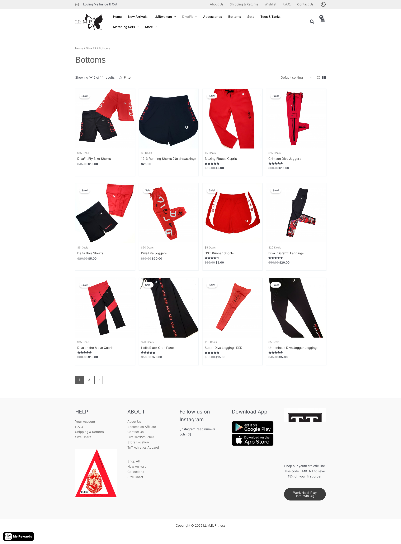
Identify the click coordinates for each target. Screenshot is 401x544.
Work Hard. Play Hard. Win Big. (305, 494)
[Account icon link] (323, 4)
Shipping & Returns (89, 432)
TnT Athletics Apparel (143, 447)
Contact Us (135, 432)
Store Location (138, 442)
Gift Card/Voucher (140, 437)
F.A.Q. (79, 427)
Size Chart (83, 437)
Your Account (85, 422)
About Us (134, 422)
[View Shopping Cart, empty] (322, 22)
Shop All (133, 461)
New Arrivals (136, 466)
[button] (174, 17)
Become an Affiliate (141, 427)
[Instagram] (77, 4)
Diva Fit (91, 48)
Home (79, 48)
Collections (135, 472)
